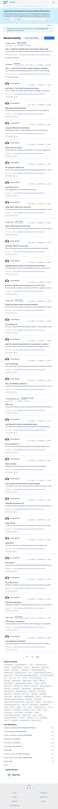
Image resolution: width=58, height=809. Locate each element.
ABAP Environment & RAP (21, 691)
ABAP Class (26, 686)
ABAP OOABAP (43, 693)
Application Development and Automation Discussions (37, 54)
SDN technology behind (13, 602)
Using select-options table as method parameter (21, 304)
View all (6, 765)
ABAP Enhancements (8, 691)
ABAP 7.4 (41, 680)
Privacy (14, 792)
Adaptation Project (26, 715)
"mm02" (31, 664)
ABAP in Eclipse (42, 691)
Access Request (16, 709)
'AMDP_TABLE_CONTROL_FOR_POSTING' (42, 672)
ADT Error (6, 720)
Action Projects (28, 712)
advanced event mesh (24, 720)
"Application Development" (20, 664)
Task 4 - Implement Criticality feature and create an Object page (26, 49)
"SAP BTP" (26, 667)
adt (36, 717)
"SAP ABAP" (6, 667)
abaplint (12, 707)
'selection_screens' (8, 675)
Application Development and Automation (32, 6)
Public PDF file (10, 523)
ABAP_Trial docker (34, 704)
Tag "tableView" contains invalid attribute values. (21, 424)
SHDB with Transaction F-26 (14, 503)
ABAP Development (26, 688)
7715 (32, 656)
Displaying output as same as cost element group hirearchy (25, 266)
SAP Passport (9, 563)
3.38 (10, 678)
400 (14, 678)
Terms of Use (43, 792)
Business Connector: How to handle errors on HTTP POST (25, 285)
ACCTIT (32, 709)
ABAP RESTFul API (38, 699)
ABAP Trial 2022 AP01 (47, 701)
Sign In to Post (49, 38)
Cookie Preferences (14, 805)
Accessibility (25, 709)
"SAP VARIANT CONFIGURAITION (37, 670)
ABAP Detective (16, 688)
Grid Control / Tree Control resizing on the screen (22, 88)
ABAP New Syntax (7, 693)
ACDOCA (39, 709)
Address (40, 715)
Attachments (9, 543)
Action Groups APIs (19, 712)
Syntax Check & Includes (13, 147)
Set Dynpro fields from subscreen (16, 246)
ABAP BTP (36, 683)
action (45, 709)
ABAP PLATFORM (7, 696)
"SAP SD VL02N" (25, 670)
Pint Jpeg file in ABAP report (14, 167)
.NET (5, 678)
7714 (27, 656)
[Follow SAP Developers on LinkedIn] (33, 788)
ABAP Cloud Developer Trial (45, 686)
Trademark (14, 801)
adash (34, 715)
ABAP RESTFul (29, 699)
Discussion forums (11, 582)
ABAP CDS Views (17, 686)
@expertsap (6, 680)
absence (29, 707)
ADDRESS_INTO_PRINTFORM (10, 717)
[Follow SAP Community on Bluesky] (27, 788)
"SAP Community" (15, 670)
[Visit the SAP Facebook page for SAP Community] (25, 788)
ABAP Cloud (34, 686)
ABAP (35, 680)
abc (24, 707)
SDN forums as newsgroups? (15, 621)
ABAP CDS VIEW (7, 686)
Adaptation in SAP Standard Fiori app (12, 715)
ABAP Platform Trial (18, 696)
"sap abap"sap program (16, 667)
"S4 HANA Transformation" (40, 664)
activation (37, 712)
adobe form (21, 717)
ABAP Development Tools (38, 688)
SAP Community (7, 6)
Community (12, 2)
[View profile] (10, 43)
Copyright (14, 797)
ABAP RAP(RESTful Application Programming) (13, 699)
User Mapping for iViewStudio (15, 641)
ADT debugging (43, 717)
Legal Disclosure (43, 797)
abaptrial (19, 707)
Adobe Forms (30, 717)
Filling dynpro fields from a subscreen (18, 207)
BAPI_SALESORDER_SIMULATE (16, 384)
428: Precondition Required (35, 678)
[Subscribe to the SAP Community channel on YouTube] (30, 788)
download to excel (11, 187)
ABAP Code (9, 404)
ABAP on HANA (34, 693)
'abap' (29, 672)
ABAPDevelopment (44, 704)
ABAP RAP (38, 696)
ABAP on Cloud (25, 693)
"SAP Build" (6, 670)
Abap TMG (38, 701)
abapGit (6, 707)
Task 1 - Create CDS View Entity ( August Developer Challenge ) (26, 68)
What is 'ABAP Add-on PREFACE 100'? (18, 226)
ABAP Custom (7, 688)
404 (19, 678)
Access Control (7, 709)
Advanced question (36, 720)
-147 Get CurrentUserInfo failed (46, 675)
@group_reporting (27, 680)
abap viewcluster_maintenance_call (12, 704)
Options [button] (49, 25)
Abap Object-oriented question (15, 108)
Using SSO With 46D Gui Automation (17, 128)
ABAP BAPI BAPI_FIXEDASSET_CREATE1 (23, 683)
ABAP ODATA (16, 693)
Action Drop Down (8, 712)
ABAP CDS (43, 683)
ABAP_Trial (24, 704)
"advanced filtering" (8, 664)
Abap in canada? (10, 464)
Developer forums (43, 28)
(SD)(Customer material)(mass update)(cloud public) (26, 675)
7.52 (44, 678)
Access (49, 707)
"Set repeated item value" (20, 672)
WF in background (11, 324)
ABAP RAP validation (47, 696)
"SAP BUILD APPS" (34, 667)
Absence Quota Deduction (39, 707)
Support (43, 801)
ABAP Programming (29, 696)
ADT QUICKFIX (14, 720)
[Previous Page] (17, 656)
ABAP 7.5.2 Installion (8, 683)
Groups (13, 6)
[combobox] (32, 19)
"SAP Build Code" (44, 667)
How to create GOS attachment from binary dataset (22, 483)
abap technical (30, 701)
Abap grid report (32, 691)
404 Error (24, 678)
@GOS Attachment (16, 680)
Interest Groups (19, 6)
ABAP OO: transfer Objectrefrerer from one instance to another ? (27, 344)
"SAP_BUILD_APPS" (8, 672)
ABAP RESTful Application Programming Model (14, 701)
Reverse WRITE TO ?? (12, 444)
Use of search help (11, 364)
